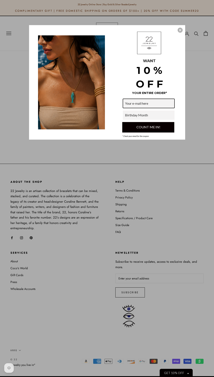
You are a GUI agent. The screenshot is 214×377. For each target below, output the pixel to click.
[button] (180, 30)
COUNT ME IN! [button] (148, 127)
